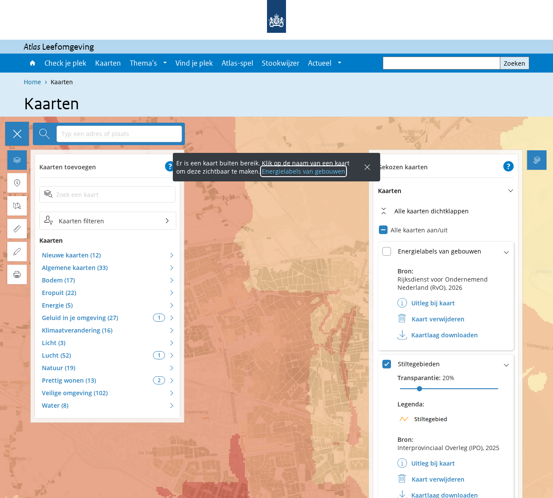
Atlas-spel (237, 63)
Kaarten (108, 63)
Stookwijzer (280, 63)
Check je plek (65, 63)
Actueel (319, 63)
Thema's (143, 63)
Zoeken (514, 63)
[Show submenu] (165, 63)
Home (32, 63)
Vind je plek (194, 63)
